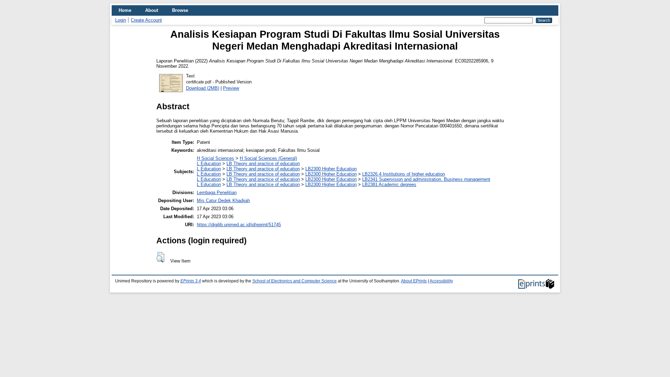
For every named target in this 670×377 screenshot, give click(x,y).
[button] (160, 257)
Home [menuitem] (125, 10)
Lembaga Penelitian (217, 192)
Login (120, 20)
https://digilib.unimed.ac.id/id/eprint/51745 (239, 224)
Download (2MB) (202, 88)
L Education (209, 163)
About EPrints (414, 281)
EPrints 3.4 (190, 281)
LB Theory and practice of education (263, 163)
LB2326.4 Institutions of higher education (403, 174)
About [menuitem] (151, 10)
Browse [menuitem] (180, 10)
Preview (231, 88)
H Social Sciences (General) (268, 158)
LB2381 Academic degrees (389, 184)
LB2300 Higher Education (331, 168)
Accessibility (441, 281)
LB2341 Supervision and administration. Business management (426, 179)
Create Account (146, 20)
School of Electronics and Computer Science (294, 281)
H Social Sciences (215, 158)
